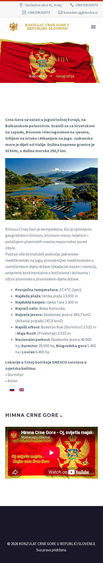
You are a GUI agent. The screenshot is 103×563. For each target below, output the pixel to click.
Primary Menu (93, 27)
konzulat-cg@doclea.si (81, 12)
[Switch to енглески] (21, 389)
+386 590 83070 (86, 5)
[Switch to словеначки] (12, 389)
